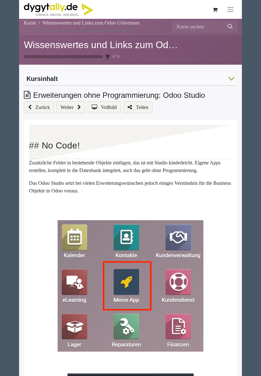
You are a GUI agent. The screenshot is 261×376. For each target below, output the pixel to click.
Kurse (30, 22)
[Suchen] (230, 27)
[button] (39, 107)
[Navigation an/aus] (230, 9)
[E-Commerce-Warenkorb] (214, 9)
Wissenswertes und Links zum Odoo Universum (126, 45)
